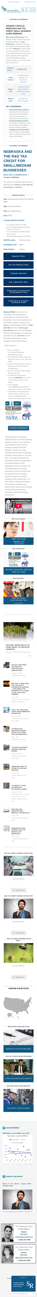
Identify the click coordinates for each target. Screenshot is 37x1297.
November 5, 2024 (11, 652)
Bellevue (29, 185)
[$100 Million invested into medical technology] (6, 809)
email (5, 325)
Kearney (19, 187)
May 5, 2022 (15, 737)
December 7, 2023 (16, 673)
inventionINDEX (12, 1128)
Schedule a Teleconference (18, 428)
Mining (14, 775)
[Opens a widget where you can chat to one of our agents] (23, 1285)
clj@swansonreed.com (23, 1258)
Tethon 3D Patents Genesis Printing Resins (19, 749)
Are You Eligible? (13, 2)
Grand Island (7, 187)
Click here (21, 336)
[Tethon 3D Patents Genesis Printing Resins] (6, 747)
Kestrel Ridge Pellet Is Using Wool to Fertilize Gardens (18, 647)
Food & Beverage (17, 718)
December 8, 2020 (16, 792)
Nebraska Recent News (24, 652)
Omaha (17, 185)
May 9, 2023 (15, 697)
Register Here (20, 890)
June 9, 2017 (15, 815)
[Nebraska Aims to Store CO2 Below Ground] (6, 766)
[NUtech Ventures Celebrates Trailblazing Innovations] (6, 665)
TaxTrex (15, 387)
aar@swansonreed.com (24, 1237)
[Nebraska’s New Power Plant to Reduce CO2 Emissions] (6, 828)
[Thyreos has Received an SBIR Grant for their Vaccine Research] (6, 729)
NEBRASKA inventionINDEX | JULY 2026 (16, 1133)
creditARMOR (18, 377)
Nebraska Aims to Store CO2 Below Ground (19, 768)
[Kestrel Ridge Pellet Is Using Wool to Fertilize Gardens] (18, 632)
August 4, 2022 (15, 716)
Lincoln (23, 185)
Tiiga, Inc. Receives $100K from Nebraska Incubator (20, 711)
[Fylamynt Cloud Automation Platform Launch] (6, 785)
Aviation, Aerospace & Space (20, 699)
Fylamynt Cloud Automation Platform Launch (19, 787)
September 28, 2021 (17, 754)
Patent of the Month (14, 1176)
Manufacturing (16, 756)
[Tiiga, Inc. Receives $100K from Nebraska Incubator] (6, 710)
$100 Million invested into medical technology (20, 811)
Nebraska (14, 799)
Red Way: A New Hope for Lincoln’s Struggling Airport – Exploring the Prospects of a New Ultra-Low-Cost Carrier (20, 689)
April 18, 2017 (15, 836)
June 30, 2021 (15, 773)
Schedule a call (30, 2)
